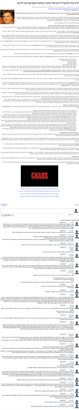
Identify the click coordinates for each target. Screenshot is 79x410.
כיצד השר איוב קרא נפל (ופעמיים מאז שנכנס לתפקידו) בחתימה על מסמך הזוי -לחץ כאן (39, 191)
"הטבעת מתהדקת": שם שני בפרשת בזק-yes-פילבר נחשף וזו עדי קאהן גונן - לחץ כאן (39, 196)
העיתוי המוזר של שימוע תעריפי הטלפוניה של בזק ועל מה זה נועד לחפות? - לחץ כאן (39, 193)
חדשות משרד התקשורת (61, 7)
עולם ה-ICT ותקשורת (71, 7)
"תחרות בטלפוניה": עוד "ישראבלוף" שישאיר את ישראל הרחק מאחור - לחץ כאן (39, 188)
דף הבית (77, 7)
